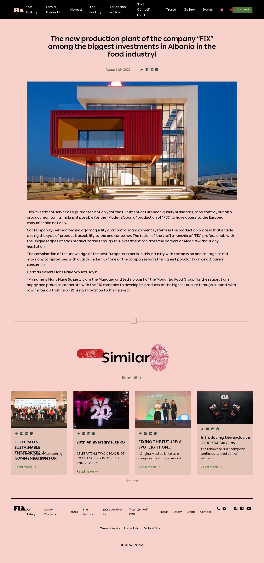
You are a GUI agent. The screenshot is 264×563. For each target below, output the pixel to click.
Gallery (189, 9)
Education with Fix (118, 9)
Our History (31, 9)
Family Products (53, 9)
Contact (243, 9)
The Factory (95, 9)
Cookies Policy (152, 528)
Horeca (76, 9)
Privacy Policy (132, 528)
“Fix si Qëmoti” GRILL (143, 9)
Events (208, 9)
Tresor (171, 9)
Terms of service (110, 528)
